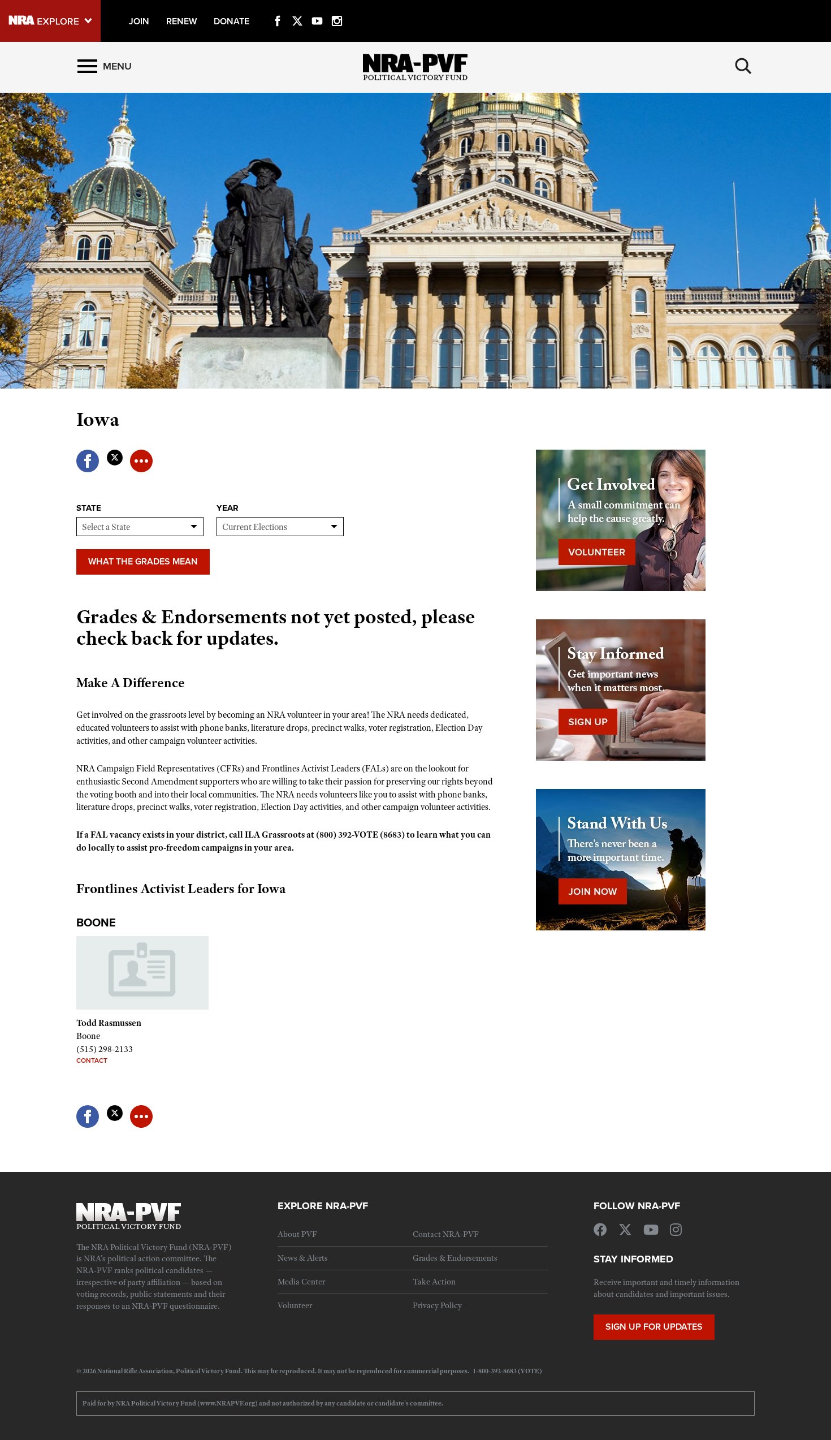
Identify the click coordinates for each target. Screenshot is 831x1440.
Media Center (301, 1282)
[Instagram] (337, 8)
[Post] (114, 454)
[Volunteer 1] (621, 519)
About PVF (297, 1234)
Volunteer (295, 1305)
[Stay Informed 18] (621, 689)
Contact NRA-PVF (446, 1234)
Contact (91, 1060)
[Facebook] (277, 8)
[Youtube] (317, 8)
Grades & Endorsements (455, 1258)
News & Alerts (303, 1258)
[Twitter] (297, 8)
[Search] (743, 66)
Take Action (434, 1282)
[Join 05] (621, 859)
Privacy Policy (437, 1305)
